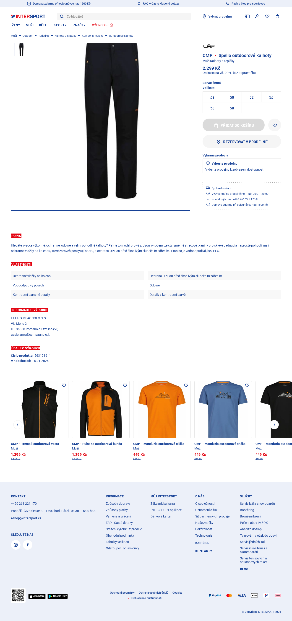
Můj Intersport (164, 496)
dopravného (247, 73)
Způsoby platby (117, 510)
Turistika (43, 35)
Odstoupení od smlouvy (122, 548)
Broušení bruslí (250, 516)
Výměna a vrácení (118, 516)
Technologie (203, 535)
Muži (14, 35)
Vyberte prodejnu (224, 163)
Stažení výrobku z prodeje (124, 529)
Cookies (177, 592)
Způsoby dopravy (118, 503)
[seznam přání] (267, 16)
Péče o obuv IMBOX (254, 523)
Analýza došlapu (251, 529)
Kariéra (202, 543)
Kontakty (203, 551)
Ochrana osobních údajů (153, 592)
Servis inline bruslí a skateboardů (253, 550)
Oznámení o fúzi (206, 510)
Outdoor (28, 35)
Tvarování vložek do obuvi (258, 535)
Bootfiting (247, 510)
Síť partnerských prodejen (213, 516)
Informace (115, 496)
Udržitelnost (203, 529)
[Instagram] (16, 545)
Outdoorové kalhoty (121, 35)
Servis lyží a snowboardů (257, 503)
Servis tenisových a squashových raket (253, 560)
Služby (246, 496)
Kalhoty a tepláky (92, 35)
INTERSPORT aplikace (166, 510)
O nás (199, 496)
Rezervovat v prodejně (245, 142)
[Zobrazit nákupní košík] (277, 16)
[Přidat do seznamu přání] (63, 385)
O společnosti (204, 503)
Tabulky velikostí (117, 542)
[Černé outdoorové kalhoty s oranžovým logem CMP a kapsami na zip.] (112, 121)
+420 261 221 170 (24, 503)
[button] (146, 236)
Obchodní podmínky (120, 535)
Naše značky (204, 523)
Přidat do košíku (237, 125)
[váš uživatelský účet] (257, 16)
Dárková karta (161, 516)
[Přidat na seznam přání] (274, 125)
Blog (244, 569)
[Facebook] (27, 545)
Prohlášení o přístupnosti (146, 598)
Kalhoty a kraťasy (65, 35)
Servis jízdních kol (252, 542)
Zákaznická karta (163, 503)
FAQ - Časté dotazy (119, 523)
